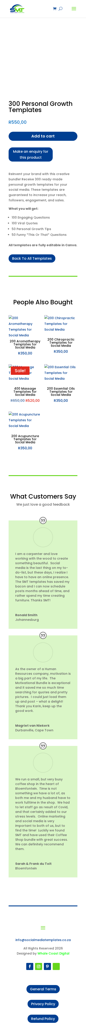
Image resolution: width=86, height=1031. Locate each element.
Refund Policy (43, 1018)
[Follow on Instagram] (38, 966)
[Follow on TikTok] (56, 966)
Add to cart (43, 136)
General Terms (43, 989)
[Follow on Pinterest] (47, 966)
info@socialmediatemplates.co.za (43, 940)
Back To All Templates (32, 258)
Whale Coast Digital (53, 953)
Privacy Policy (43, 1003)
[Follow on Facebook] (29, 966)
